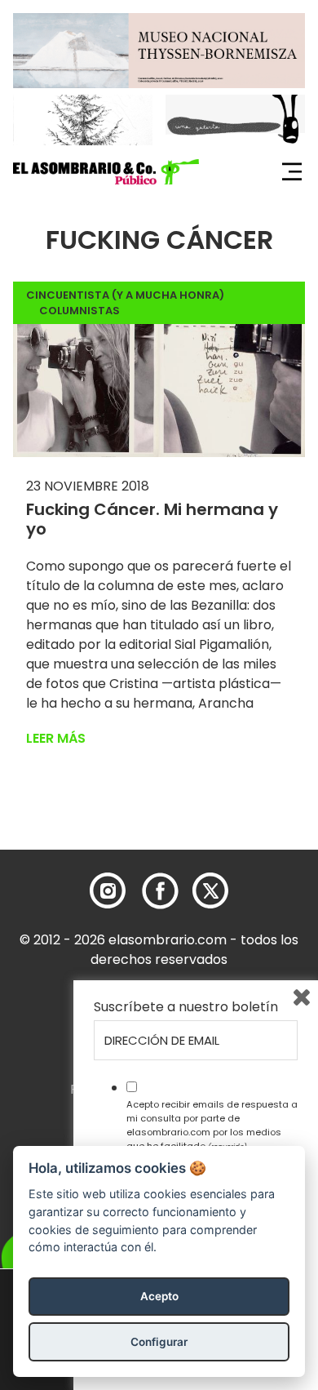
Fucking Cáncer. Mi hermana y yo (152, 519)
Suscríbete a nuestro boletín (186, 1007)
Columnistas (79, 310)
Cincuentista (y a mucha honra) (125, 295)
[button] (106, 172)
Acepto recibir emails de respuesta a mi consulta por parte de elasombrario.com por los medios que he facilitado (212, 1125)
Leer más (56, 738)
